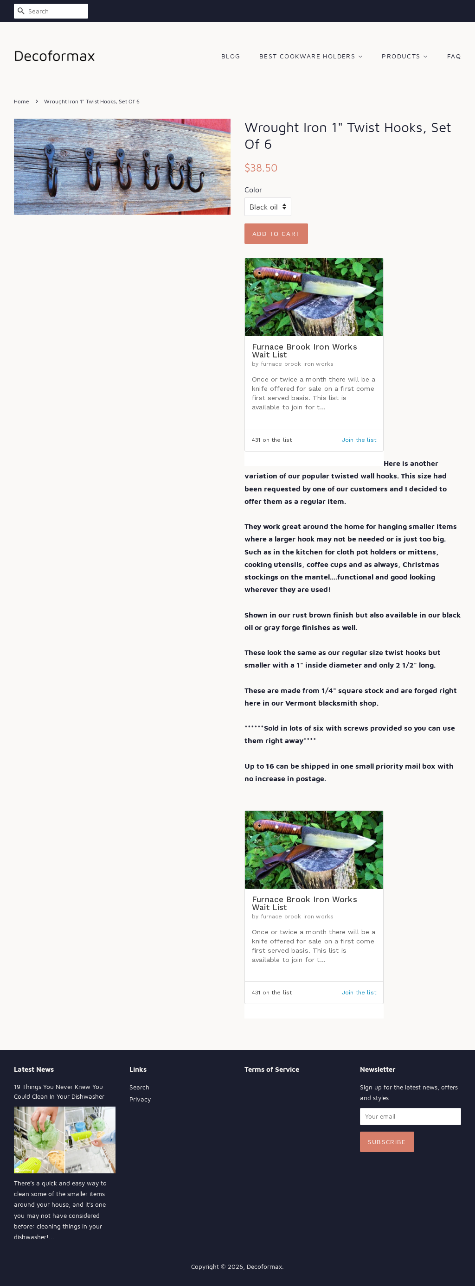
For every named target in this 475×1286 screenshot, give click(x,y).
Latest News (34, 1069)
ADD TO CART (276, 233)
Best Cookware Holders (308, 56)
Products (402, 56)
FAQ (454, 56)
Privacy (140, 1099)
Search (139, 1087)
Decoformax (264, 1266)
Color (253, 189)
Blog (231, 56)
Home (21, 101)
